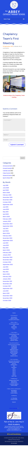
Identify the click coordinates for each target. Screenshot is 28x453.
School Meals (14, 353)
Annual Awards (7, 168)
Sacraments (14, 336)
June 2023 (6, 245)
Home (14, 313)
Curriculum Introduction (14, 361)
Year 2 (14, 369)
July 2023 (5, 243)
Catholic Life (17, 46)
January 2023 (7, 255)
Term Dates (14, 391)
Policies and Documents (14, 344)
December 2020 (7, 296)
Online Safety (14, 385)
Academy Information (14, 319)
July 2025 (5, 207)
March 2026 (6, 192)
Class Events (6, 173)
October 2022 (7, 262)
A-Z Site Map (14, 398)
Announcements (8, 166)
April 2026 (6, 190)
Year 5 (14, 373)
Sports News (6, 178)
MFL (14, 366)
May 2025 (5, 212)
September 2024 (8, 226)
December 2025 (7, 197)
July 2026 (5, 185)
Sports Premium (14, 352)
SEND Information (14, 349)
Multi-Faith (14, 376)
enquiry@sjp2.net (15, 428)
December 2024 (7, 224)
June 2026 (6, 188)
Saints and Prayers (14, 338)
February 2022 (7, 276)
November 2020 (7, 298)
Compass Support (14, 384)
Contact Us (14, 395)
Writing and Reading (14, 362)
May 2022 (5, 272)
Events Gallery (14, 393)
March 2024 (6, 233)
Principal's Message (14, 324)
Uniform (14, 354)
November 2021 (7, 284)
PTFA (14, 329)
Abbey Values (14, 318)
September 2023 (8, 240)
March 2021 (6, 293)
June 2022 (6, 269)
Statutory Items (14, 356)
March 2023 (6, 250)
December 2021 (7, 281)
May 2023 (5, 248)
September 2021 (7, 288)
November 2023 (7, 238)
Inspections (14, 348)
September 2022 (8, 264)
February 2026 (7, 195)
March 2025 (6, 216)
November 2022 (7, 260)
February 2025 (7, 219)
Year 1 (14, 368)
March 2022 (6, 274)
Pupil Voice (14, 327)
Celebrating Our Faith (14, 334)
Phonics (14, 363)
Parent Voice (14, 382)
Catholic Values (14, 340)
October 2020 (7, 300)
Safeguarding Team (14, 380)
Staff (14, 325)
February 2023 (7, 252)
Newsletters (14, 390)
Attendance (14, 381)
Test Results (14, 347)
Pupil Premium (14, 351)
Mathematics (14, 364)
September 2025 (8, 204)
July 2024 (5, 228)
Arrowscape (14, 443)
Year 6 (14, 374)
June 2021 (5, 291)
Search (14, 402)
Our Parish (14, 335)
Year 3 (14, 371)
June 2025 (6, 209)
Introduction (14, 317)
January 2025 (7, 221)
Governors (14, 326)
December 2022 (7, 257)
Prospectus (14, 346)
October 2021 (7, 286)
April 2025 (6, 214)
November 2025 (7, 200)
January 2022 (7, 279)
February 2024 (7, 236)
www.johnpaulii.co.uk (16, 430)
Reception (14, 367)
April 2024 (6, 231)
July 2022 (5, 267)
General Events (7, 175)
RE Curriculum (14, 339)
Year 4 (14, 372)
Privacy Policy (14, 399)
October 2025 (7, 202)
